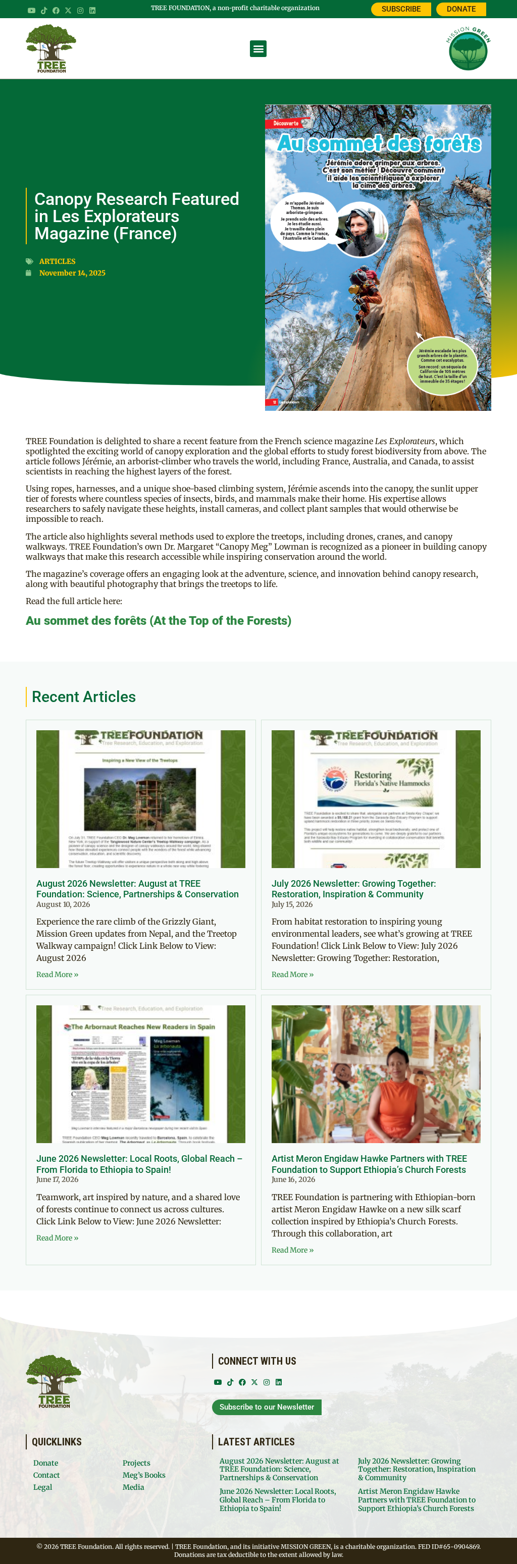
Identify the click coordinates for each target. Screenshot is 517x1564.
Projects (136, 1463)
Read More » (57, 974)
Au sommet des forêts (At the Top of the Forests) (158, 621)
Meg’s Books (144, 1475)
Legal (42, 1487)
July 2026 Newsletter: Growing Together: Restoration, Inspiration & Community (354, 889)
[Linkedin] (92, 11)
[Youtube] (32, 11)
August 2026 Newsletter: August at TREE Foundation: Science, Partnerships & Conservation (137, 889)
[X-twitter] (68, 11)
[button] (258, 48)
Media (133, 1487)
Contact (46, 1475)
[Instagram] (80, 11)
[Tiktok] (44, 11)
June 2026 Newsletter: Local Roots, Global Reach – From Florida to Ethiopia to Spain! (139, 1164)
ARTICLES (57, 261)
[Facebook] (56, 11)
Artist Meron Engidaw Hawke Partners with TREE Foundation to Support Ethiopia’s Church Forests (369, 1164)
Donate (45, 1463)
